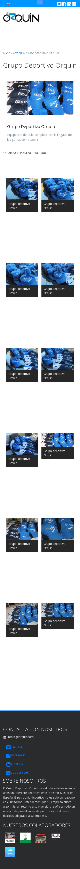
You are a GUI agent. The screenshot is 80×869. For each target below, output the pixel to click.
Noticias (18, 53)
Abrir (40, 2)
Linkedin (17, 764)
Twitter (17, 747)
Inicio (6, 53)
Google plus (19, 772)
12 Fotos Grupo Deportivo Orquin (25, 153)
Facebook (18, 755)
